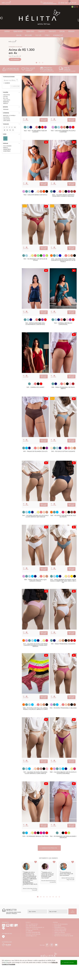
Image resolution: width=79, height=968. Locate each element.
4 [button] (47, 897)
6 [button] (53, 897)
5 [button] (50, 897)
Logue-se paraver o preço (43, 120)
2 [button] (39, 63)
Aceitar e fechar (69, 962)
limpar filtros (15, 86)
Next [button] (75, 877)
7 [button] (56, 897)
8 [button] (59, 897)
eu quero (72, 911)
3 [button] (43, 63)
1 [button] (36, 63)
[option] (39, 51)
